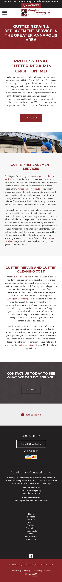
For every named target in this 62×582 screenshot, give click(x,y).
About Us (31, 520)
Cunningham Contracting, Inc (19, 299)
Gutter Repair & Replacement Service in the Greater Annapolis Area (31, 33)
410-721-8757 (32, 5)
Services (31, 517)
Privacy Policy (16, 571)
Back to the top (33, 415)
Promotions (31, 528)
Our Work (31, 525)
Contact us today (25, 345)
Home (31, 514)
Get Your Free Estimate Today (17, 1)
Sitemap (27, 571)
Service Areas (31, 536)
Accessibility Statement (42, 571)
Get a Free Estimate (31, 444)
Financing (31, 522)
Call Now (31, 390)
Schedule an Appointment (46, 1)
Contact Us (31, 118)
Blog (31, 534)
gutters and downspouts (29, 189)
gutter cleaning (20, 277)
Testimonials (31, 531)
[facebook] (31, 556)
